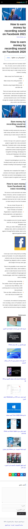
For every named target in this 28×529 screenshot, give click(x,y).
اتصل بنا (12, 525)
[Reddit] (10, 474)
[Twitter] (21, 474)
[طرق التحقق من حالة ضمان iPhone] (14, 341)
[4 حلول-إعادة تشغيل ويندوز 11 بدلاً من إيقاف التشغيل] (14, 357)
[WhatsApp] (13, 474)
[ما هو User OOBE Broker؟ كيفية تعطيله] (14, 412)
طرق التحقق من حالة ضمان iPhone (17, 344)
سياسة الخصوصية (19, 525)
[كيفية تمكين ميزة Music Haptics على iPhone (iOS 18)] (14, 428)
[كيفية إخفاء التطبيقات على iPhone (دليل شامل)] (14, 446)
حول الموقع (7, 525)
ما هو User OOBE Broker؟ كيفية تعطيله (16, 415)
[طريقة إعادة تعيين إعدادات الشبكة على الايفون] (14, 325)
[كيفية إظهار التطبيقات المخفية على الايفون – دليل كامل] (14, 462)
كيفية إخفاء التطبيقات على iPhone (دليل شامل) (14, 449)
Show (8, 57)
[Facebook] (24, 474)
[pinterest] (18, 474)
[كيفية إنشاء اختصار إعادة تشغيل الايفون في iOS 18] (14, 375)
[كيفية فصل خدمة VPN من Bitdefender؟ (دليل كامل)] (14, 393)
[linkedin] (15, 474)
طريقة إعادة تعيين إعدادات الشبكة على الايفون (14, 328)
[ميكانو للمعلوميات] (21, 2)
